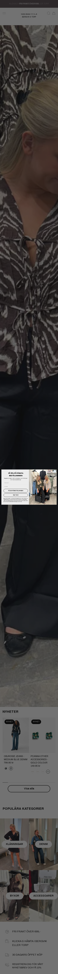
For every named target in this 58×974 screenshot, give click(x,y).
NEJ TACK (16, 495)
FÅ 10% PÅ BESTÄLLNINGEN (15, 490)
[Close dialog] (55, 471)
